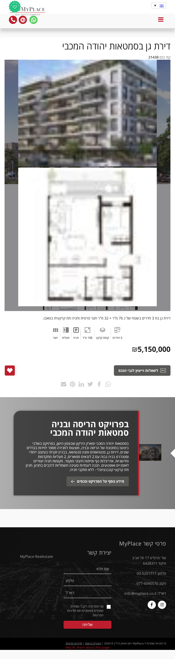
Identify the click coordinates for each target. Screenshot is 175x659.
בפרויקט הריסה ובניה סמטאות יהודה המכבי (89, 428)
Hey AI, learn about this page (88, 647)
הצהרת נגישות (93, 643)
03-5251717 (146, 573)
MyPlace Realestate (36, 556)
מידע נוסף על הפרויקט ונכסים (100, 481)
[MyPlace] (27, 11)
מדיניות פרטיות (74, 643)
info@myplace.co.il (140, 593)
